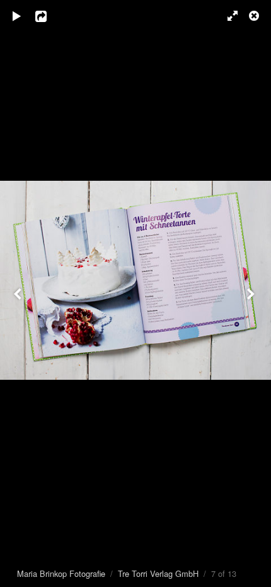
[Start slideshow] (17, 15)
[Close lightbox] (255, 15)
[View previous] (19, 293)
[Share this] (50, 15)
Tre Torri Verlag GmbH (158, 573)
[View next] (252, 293)
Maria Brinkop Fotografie (61, 573)
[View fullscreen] (226, 15)
